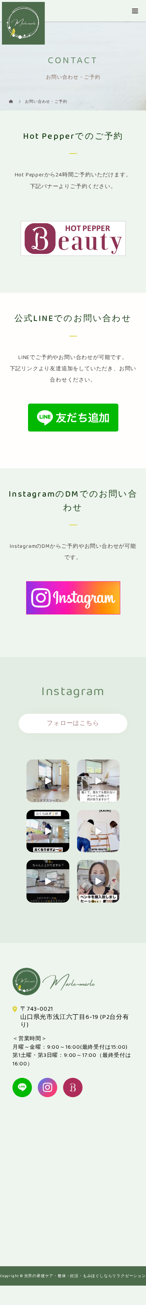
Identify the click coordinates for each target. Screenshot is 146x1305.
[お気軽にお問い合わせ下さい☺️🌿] (47, 831)
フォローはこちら (73, 723)
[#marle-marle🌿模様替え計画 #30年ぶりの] (98, 831)
